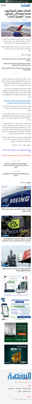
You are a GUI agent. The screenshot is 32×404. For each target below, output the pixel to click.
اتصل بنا (19, 391)
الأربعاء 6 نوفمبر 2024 (13, 20)
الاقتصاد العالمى (5, 205)
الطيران (20, 145)
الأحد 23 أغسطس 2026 (26, 213)
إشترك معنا (18, 388)
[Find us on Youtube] (22, 399)
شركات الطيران (14, 145)
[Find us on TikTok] (13, 399)
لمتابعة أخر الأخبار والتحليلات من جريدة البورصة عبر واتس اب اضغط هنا (17, 151)
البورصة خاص (24, 20)
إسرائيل (24, 145)
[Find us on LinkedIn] (25, 399)
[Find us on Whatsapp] (19, 399)
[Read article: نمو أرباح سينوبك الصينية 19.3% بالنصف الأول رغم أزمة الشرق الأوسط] (16, 256)
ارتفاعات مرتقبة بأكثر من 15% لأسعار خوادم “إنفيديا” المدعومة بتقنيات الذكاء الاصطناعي (16, 64)
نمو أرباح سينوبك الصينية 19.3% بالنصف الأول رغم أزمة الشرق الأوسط (16, 69)
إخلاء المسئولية (26, 391)
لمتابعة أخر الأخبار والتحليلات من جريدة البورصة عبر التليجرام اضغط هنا (16, 155)
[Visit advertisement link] (16, 1)
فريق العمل (11, 388)
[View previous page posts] (17, 74)
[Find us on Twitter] (28, 399)
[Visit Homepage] (25, 5)
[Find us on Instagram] (16, 399)
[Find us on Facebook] (30, 399)
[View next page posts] (14, 74)
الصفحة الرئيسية (26, 388)
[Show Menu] (4, 5)
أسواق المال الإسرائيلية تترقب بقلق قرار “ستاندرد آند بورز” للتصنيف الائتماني (17, 101)
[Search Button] (2, 5)
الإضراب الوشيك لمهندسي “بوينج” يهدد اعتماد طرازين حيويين (16, 60)
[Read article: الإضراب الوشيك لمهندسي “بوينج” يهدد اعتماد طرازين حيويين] (16, 196)
